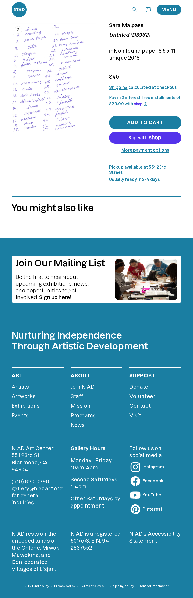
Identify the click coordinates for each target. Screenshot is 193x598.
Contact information (154, 586)
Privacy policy (64, 586)
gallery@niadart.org (37, 488)
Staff (77, 396)
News (78, 425)
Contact (140, 406)
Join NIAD (83, 387)
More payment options (145, 150)
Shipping (118, 87)
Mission (81, 406)
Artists (20, 387)
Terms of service (92, 586)
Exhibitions (26, 406)
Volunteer (142, 396)
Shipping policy (122, 586)
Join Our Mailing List (60, 263)
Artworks (24, 396)
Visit (135, 415)
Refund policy (38, 586)
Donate (138, 387)
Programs (83, 415)
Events (20, 415)
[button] (134, 9)
